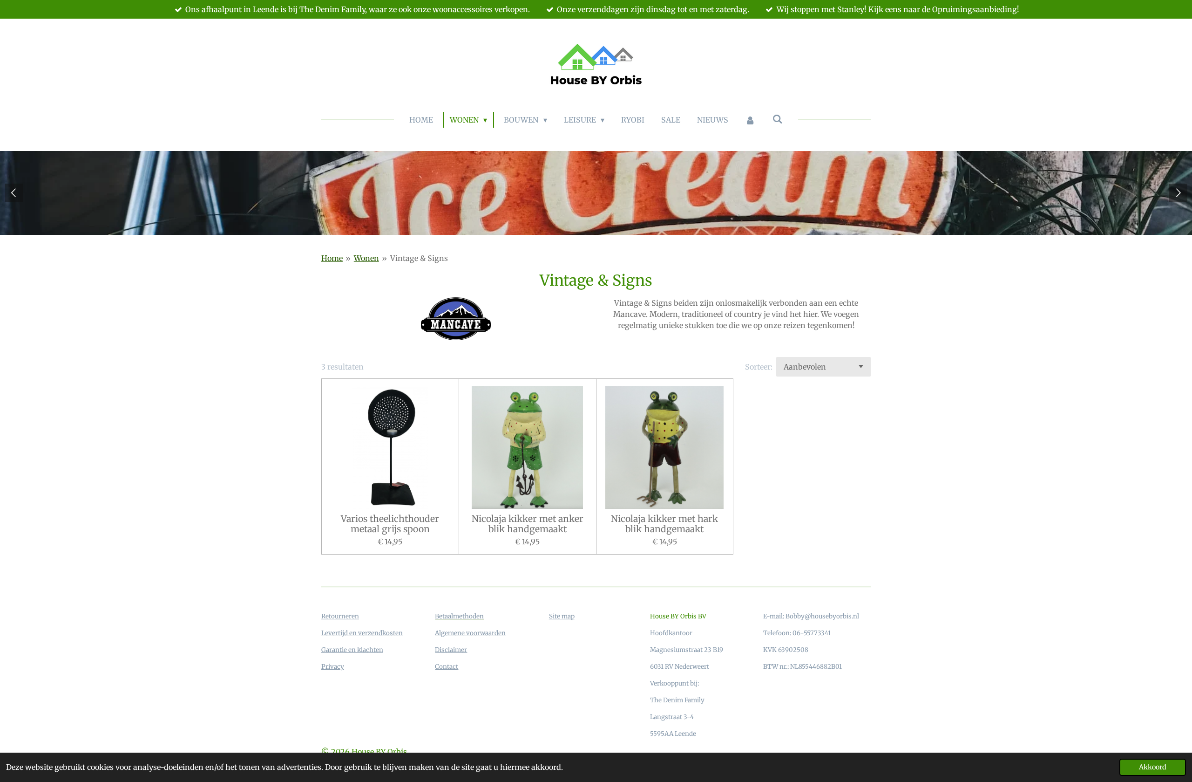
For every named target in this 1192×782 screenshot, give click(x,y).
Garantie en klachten (352, 650)
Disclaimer (451, 650)
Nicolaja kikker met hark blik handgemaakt (664, 524)
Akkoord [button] (1152, 767)
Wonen (366, 258)
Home (332, 258)
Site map (562, 616)
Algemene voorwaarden (470, 633)
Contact (446, 667)
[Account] (750, 120)
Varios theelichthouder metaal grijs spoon (390, 524)
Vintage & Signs (419, 258)
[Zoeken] (777, 119)
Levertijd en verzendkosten (362, 633)
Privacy (332, 667)
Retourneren (340, 616)
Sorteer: (758, 366)
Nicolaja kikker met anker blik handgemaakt (527, 524)
